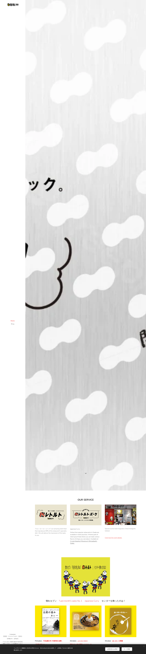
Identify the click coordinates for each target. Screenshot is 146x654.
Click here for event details (113, 538)
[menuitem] (13, 321)
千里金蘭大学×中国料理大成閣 (52, 641)
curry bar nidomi (82, 641)
